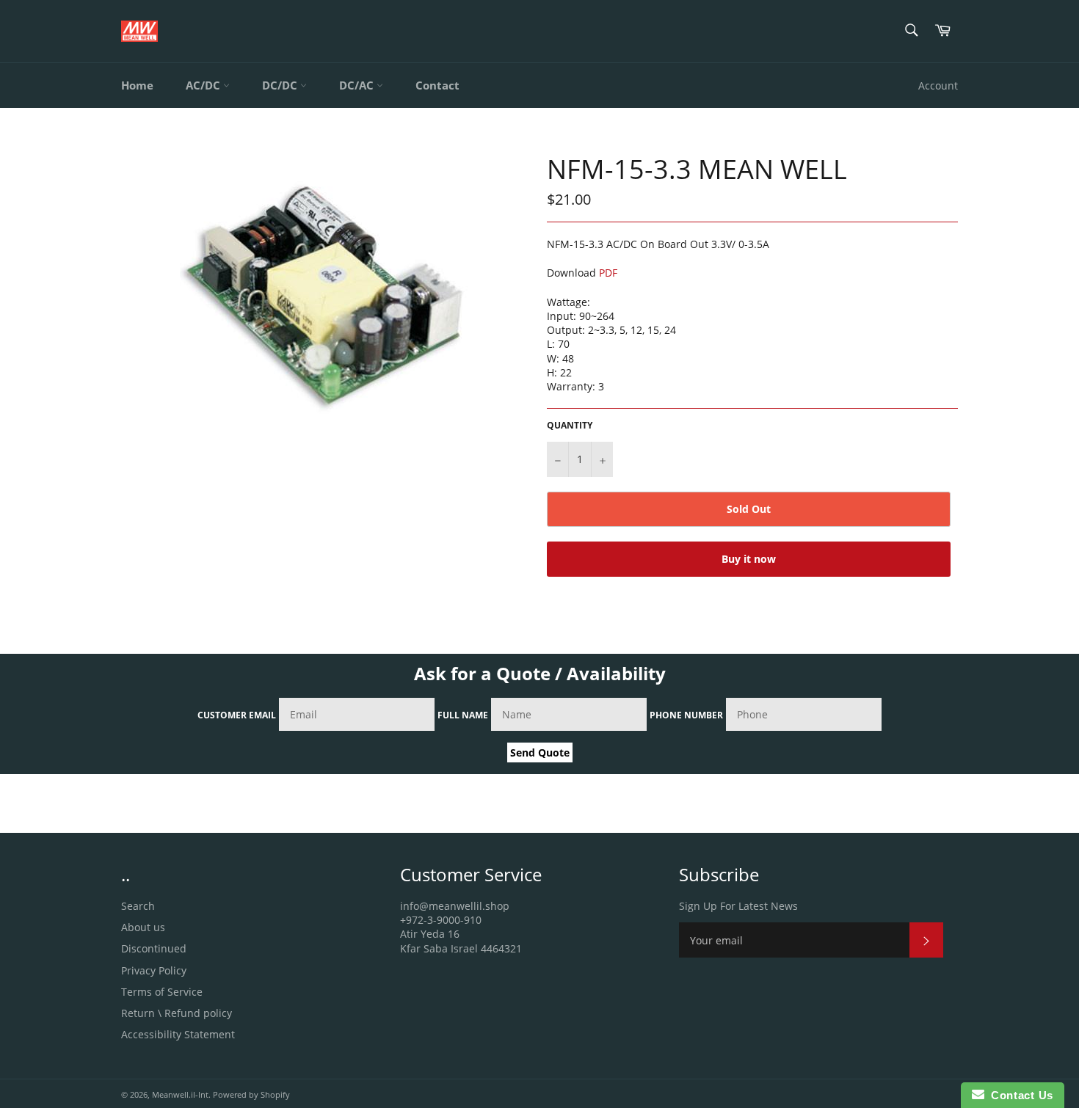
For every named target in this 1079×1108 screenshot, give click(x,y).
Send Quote (540, 752)
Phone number (686, 715)
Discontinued (153, 948)
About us (143, 927)
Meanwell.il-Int (180, 1094)
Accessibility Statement (178, 1034)
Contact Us (1018, 1095)
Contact (437, 85)
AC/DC (204, 85)
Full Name (462, 715)
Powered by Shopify (251, 1094)
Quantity (569, 425)
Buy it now (749, 559)
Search (138, 906)
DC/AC (358, 85)
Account (938, 85)
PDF (608, 273)
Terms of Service (162, 992)
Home (137, 85)
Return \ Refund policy (176, 1013)
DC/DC (281, 85)
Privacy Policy (153, 970)
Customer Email (236, 715)
